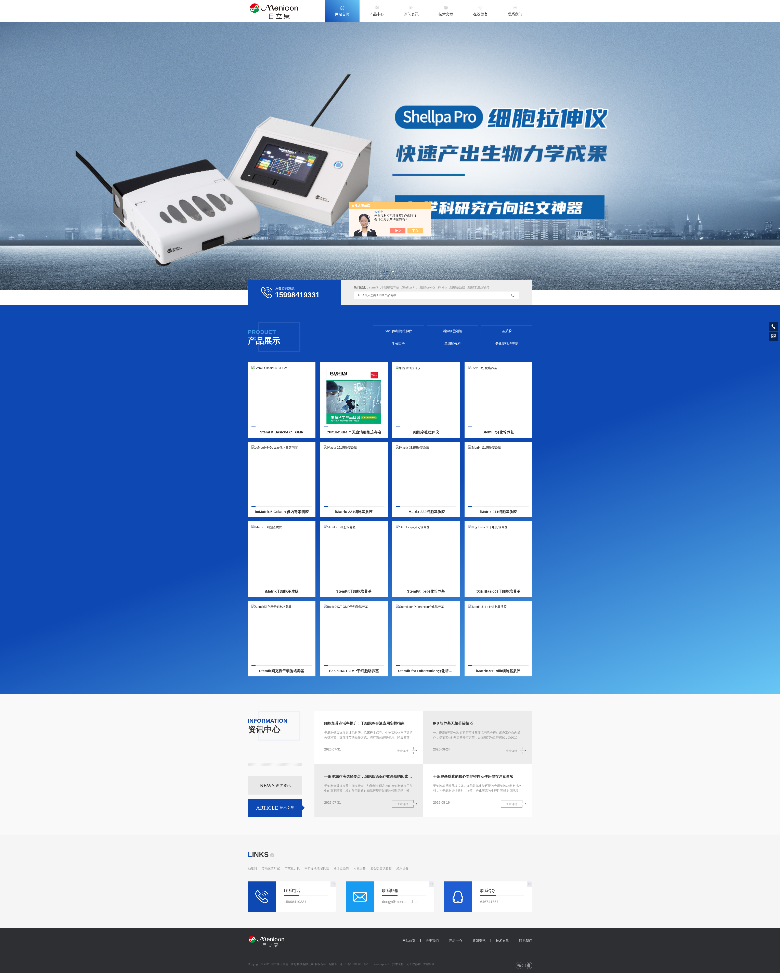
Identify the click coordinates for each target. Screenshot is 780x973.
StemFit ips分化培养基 (426, 591)
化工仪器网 (413, 964)
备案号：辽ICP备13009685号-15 (349, 964)
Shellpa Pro (409, 287)
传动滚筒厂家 (271, 868)
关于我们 (432, 940)
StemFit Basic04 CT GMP (281, 432)
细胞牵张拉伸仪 (426, 432)
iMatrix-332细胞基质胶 (426, 512)
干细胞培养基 (390, 287)
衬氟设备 (359, 868)
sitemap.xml (381, 964)
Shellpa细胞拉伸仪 (398, 331)
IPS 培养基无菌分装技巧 (453, 723)
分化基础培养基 (506, 343)
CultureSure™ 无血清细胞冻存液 (353, 432)
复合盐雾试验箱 (381, 868)
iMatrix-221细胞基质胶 (354, 512)
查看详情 (402, 751)
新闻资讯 (411, 14)
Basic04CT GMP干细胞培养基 (354, 671)
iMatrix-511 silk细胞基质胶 (498, 671)
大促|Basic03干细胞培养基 (498, 591)
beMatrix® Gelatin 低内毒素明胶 (282, 512)
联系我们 (515, 14)
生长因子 (398, 343)
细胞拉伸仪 (427, 287)
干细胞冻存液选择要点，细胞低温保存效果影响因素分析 (369, 776)
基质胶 (507, 331)
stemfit (373, 287)
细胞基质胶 (457, 287)
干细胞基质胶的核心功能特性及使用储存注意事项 (473, 776)
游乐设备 (402, 868)
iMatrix (442, 287)
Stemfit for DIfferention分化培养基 (427, 671)
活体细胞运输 (452, 331)
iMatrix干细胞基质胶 (282, 591)
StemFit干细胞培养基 (354, 591)
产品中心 (376, 14)
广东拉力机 (292, 868)
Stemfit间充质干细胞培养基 (281, 671)
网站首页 (342, 14)
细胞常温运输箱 (478, 287)
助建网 (252, 868)
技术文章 (446, 14)
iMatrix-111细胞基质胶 (498, 512)
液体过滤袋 (341, 868)
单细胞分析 (452, 343)
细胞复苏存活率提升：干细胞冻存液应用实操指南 (364, 723)
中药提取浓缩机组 (316, 868)
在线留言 (480, 14)
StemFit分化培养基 (498, 432)
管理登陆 (428, 964)
